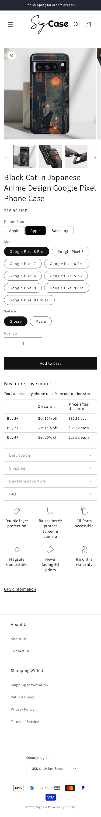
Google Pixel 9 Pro (67, 287)
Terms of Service (25, 721)
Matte (41, 321)
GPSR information (20, 589)
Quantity (11, 333)
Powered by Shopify (62, 807)
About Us (19, 638)
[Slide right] (95, 158)
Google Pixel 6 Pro (67, 263)
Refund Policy (23, 697)
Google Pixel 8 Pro (27, 251)
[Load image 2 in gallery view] (50, 156)
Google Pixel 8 (70, 251)
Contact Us (20, 651)
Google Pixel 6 (23, 275)
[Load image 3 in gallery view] (76, 156)
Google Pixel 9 (23, 287)
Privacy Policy (22, 709)
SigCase (41, 807)
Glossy (16, 321)
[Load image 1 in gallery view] (24, 156)
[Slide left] (6, 158)
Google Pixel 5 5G (66, 275)
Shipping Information (29, 684)
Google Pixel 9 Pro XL (29, 300)
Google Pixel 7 (23, 263)
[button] (11, 24)
